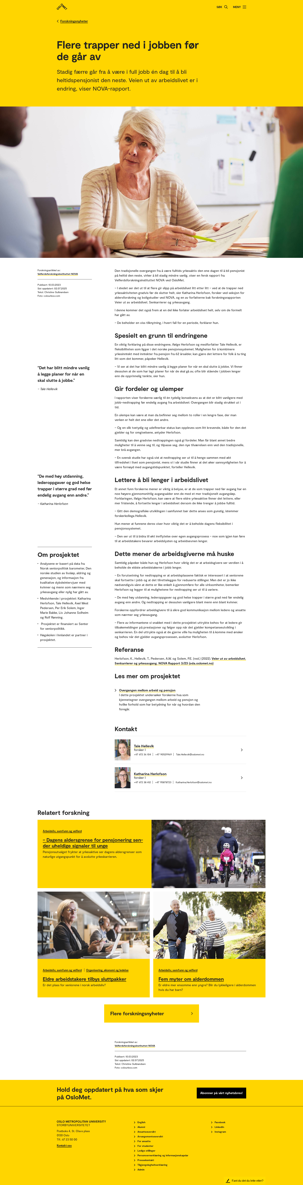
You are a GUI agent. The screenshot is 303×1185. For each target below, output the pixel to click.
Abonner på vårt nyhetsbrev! (221, 1093)
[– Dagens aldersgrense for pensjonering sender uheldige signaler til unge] (208, 854)
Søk (219, 7)
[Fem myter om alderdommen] (209, 925)
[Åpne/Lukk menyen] (244, 7)
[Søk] (226, 7)
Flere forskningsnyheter (137, 1013)
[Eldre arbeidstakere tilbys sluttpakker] (94, 925)
